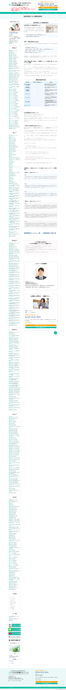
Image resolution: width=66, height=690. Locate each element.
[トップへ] (55, 332)
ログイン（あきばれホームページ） (61, 689)
